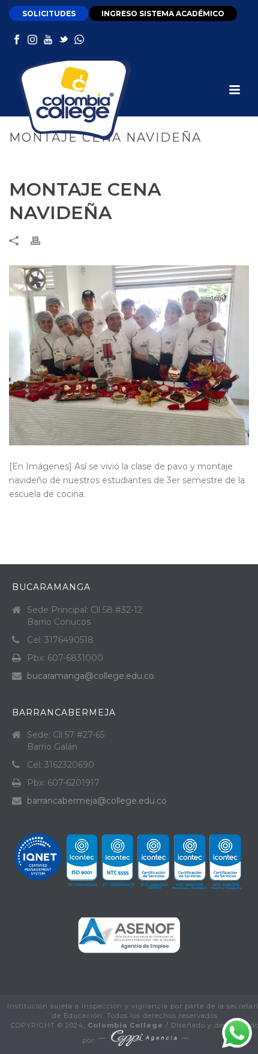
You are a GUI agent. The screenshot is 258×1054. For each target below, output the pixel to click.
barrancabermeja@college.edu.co (97, 800)
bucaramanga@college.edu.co (90, 675)
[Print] (41, 240)
